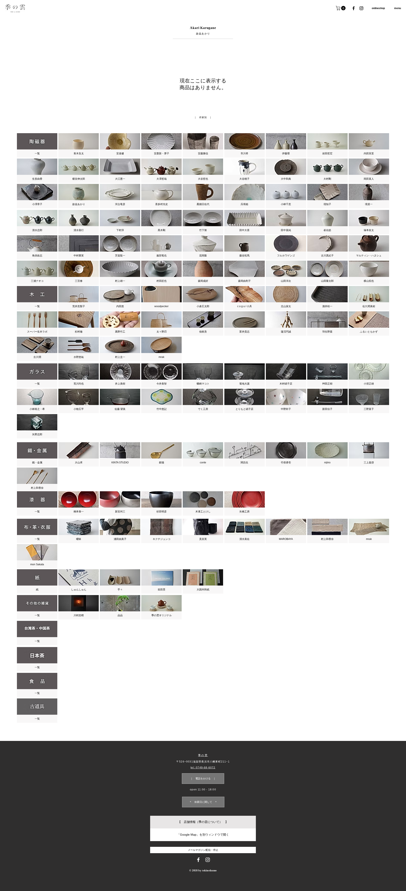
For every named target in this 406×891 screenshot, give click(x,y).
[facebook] (353, 8)
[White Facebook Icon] (198, 860)
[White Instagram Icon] (208, 860)
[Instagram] (361, 8)
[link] (341, 8)
